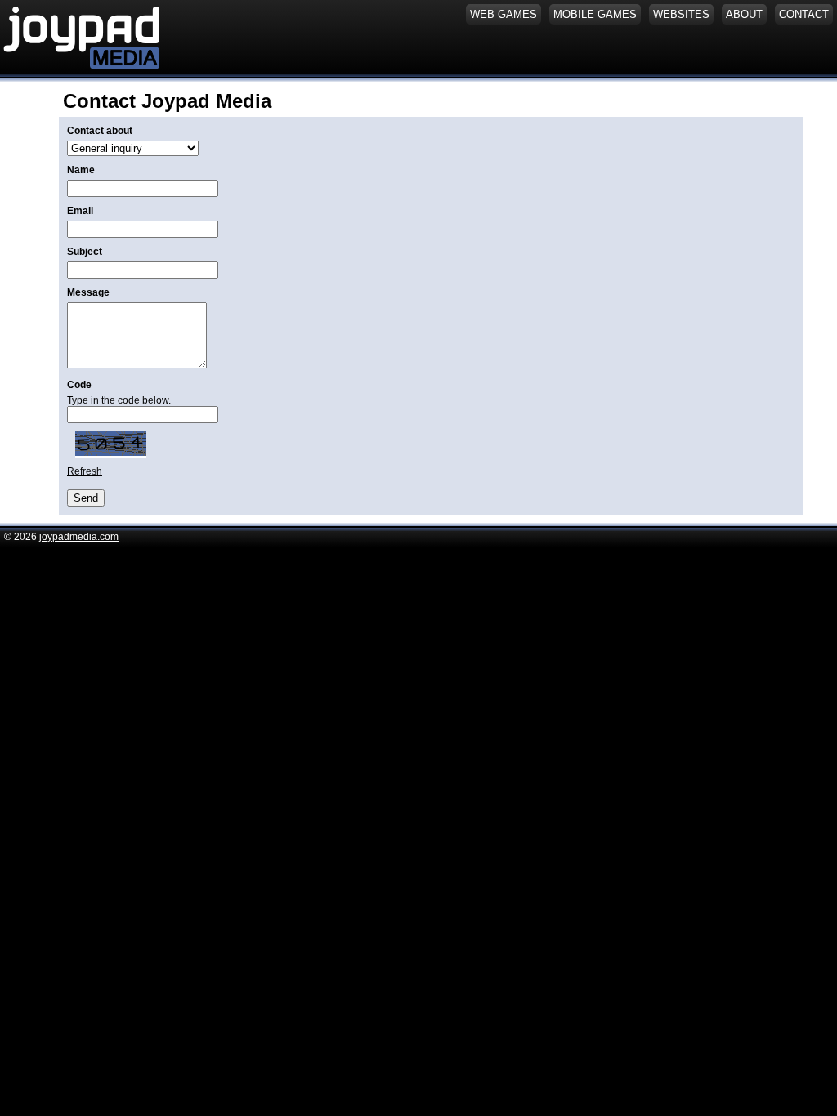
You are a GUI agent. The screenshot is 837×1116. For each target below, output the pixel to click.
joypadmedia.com (79, 536)
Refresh (84, 471)
